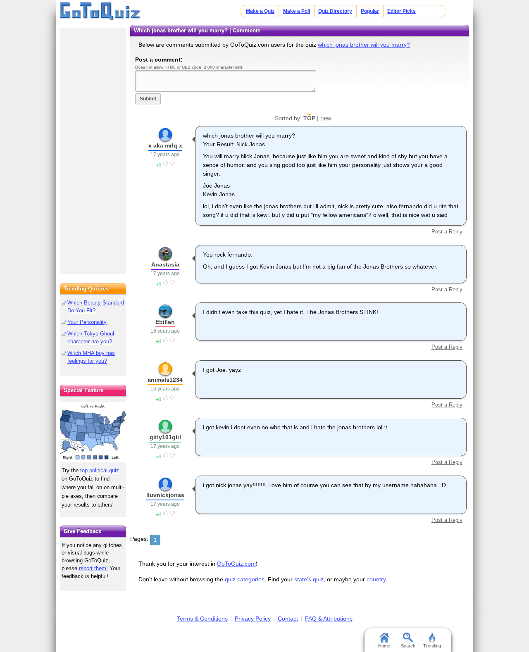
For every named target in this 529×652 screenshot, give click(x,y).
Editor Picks (401, 11)
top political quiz (99, 470)
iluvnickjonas (165, 495)
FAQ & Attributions (329, 618)
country (376, 579)
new (325, 117)
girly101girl (165, 437)
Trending (432, 645)
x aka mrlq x (165, 145)
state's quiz (309, 579)
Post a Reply (446, 231)
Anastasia (165, 264)
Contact (288, 618)
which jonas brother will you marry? (364, 44)
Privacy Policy (253, 618)
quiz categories (244, 579)
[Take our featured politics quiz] (93, 432)
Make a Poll (296, 11)
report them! (93, 568)
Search (408, 645)
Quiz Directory (335, 11)
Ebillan (165, 322)
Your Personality (87, 322)
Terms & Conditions (202, 618)
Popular (370, 11)
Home (384, 645)
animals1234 (165, 379)
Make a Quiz (260, 11)
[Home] (100, 11)
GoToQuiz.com (236, 563)
